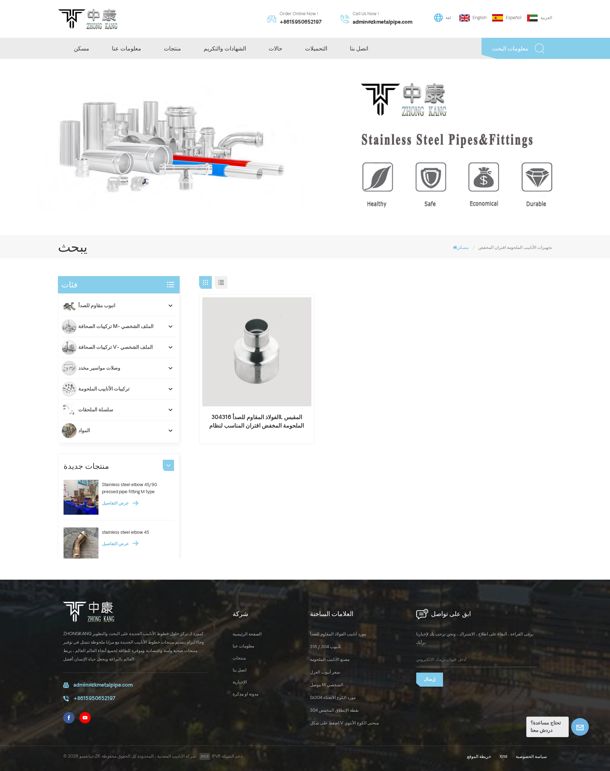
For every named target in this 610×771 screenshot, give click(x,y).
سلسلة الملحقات (95, 410)
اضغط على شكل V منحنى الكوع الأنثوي (344, 723)
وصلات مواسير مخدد (99, 368)
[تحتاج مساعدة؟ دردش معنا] (580, 727)
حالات (275, 48)
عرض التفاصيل (116, 503)
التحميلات (316, 48)
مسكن (81, 48)
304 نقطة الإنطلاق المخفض (334, 710)
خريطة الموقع (479, 756)
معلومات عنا (126, 48)
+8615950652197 (301, 22)
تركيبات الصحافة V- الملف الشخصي (115, 347)
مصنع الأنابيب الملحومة (329, 659)
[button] (168, 465)
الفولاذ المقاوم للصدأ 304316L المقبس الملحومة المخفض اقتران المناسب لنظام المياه (256, 422)
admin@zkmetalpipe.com (382, 22)
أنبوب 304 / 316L (326, 647)
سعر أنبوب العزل (325, 672)
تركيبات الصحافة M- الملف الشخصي (116, 326)
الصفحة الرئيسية (247, 634)
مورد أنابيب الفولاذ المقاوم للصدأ (338, 634)
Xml (503, 756)
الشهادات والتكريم (225, 48)
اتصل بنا (359, 48)
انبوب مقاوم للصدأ (96, 306)
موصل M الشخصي (326, 685)
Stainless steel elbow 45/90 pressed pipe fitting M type (129, 488)
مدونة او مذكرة (245, 694)
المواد (84, 431)
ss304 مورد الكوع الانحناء (332, 697)
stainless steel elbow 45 (125, 532)
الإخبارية (240, 682)
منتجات (172, 48)
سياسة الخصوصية (531, 756)
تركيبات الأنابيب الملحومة (104, 389)
